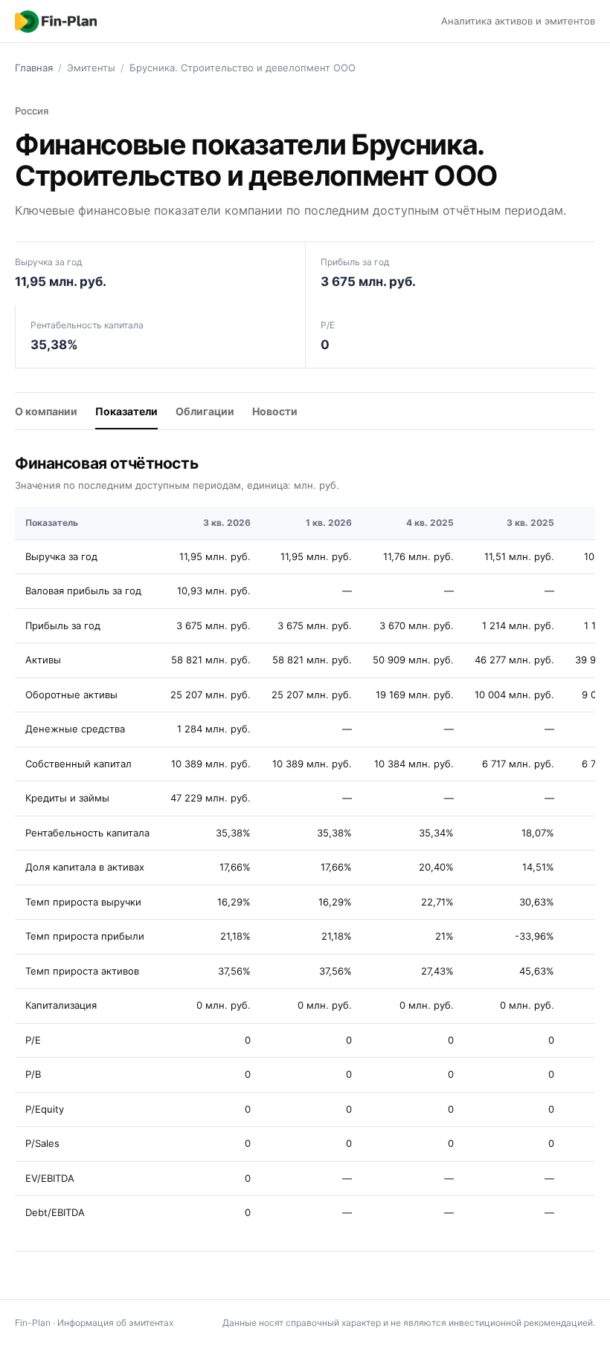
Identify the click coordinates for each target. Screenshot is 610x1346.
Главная (34, 68)
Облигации (205, 411)
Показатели (126, 411)
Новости (275, 411)
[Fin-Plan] (56, 21)
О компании (46, 411)
